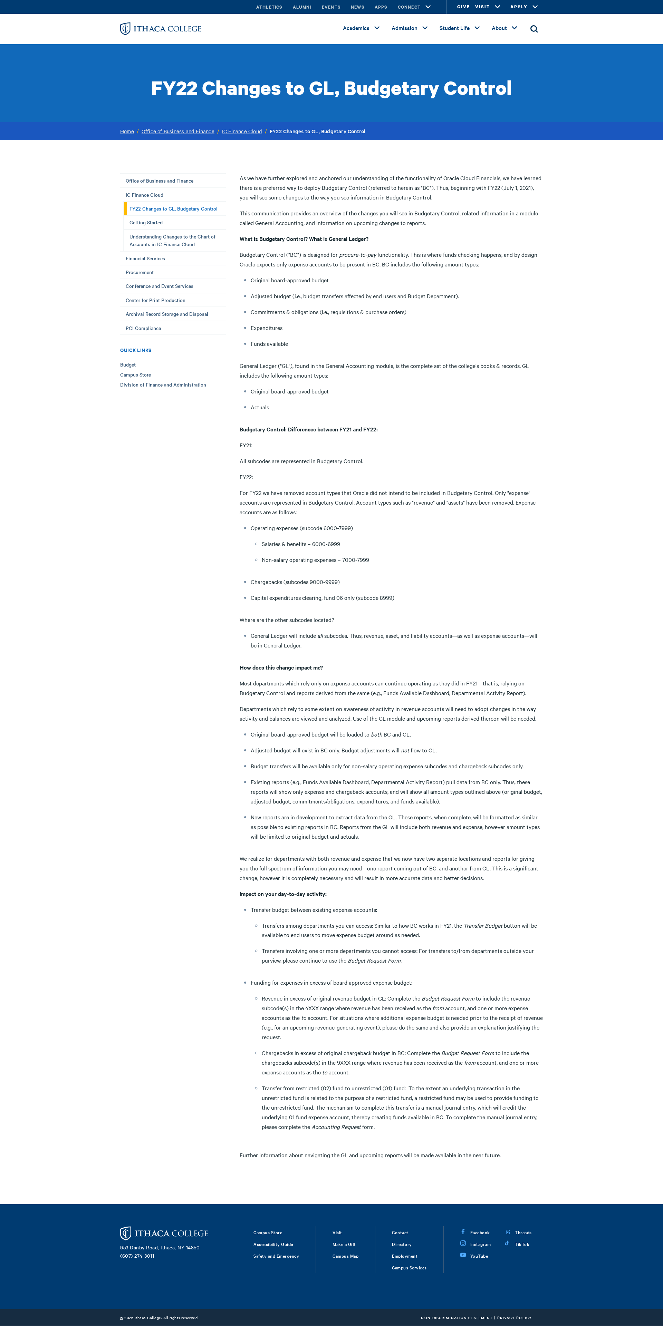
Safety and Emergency (276, 1255)
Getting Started (146, 222)
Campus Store (135, 374)
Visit (337, 1232)
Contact (400, 1232)
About (499, 27)
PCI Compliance (143, 327)
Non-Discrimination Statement (457, 1317)
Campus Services (409, 1267)
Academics (356, 27)
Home (127, 131)
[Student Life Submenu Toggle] (477, 28)
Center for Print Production (155, 299)
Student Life (455, 27)
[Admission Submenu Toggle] (425, 28)
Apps (381, 6)
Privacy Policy (514, 1317)
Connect (409, 6)
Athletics (269, 6)
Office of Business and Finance (178, 131)
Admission (404, 27)
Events (331, 6)
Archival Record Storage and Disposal (167, 313)
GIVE (463, 7)
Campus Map (345, 1255)
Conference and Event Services (159, 285)
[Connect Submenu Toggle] (428, 7)
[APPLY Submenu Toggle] (535, 7)
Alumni (302, 6)
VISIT (482, 7)
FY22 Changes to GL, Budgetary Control (173, 208)
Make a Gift (344, 1244)
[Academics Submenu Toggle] (377, 28)
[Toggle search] (534, 29)
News (357, 6)
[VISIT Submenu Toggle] (497, 7)
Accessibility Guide (273, 1244)
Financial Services (145, 258)
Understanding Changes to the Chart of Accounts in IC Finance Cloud (172, 240)
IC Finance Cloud (242, 131)
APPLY (519, 7)
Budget (128, 364)
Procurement (140, 272)
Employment (404, 1255)
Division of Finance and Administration (163, 384)
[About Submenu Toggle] (514, 28)
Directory (402, 1244)
